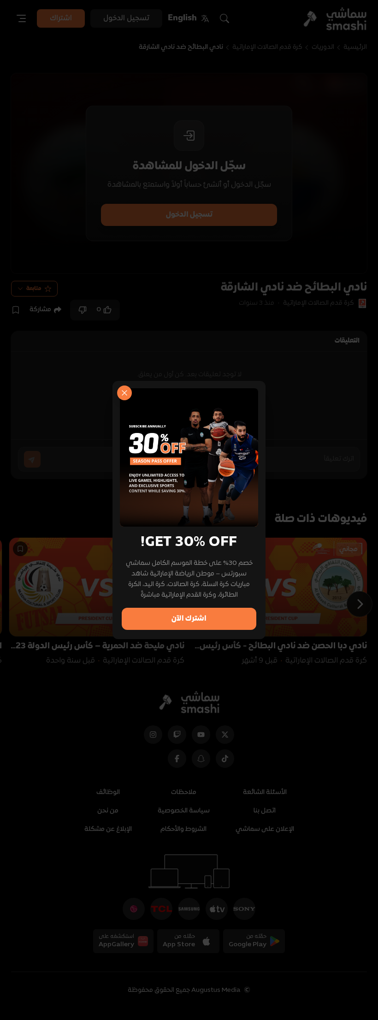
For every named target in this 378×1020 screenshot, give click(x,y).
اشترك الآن (189, 618)
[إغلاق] (124, 392)
